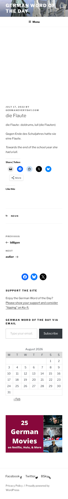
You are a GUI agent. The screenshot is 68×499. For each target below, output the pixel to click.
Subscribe (51, 333)
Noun (15, 216)
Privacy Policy (14, 485)
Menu (36, 21)
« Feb (17, 399)
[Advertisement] (34, 62)
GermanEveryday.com (22, 110)
